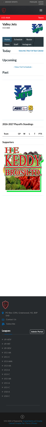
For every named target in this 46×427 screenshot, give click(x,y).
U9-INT (7, 343)
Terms (28, 423)
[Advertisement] (23, 221)
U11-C (7, 357)
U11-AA (7, 352)
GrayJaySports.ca (29, 421)
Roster (29, 39)
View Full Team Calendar (35, 51)
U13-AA (7, 365)
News (7, 44)
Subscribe (22, 51)
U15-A (7, 383)
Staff (16, 44)
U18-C (7, 396)
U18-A (7, 391)
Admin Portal (37, 331)
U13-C (7, 374)
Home (7, 39)
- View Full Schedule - (23, 66)
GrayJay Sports (11, 2)
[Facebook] (22, 416)
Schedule (18, 39)
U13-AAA (5, 17)
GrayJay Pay (20, 423)
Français (34, 2)
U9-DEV (7, 348)
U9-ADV (7, 339)
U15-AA (7, 378)
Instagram (26, 44)
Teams (41, 17)
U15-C (7, 387)
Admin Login (40, 3)
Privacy (34, 423)
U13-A (7, 370)
